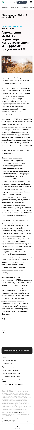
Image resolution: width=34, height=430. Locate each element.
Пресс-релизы (6, 26)
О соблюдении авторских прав (11, 373)
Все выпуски (5, 7)
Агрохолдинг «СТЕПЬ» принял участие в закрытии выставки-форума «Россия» (17, 350)
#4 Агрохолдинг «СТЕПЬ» (13, 15)
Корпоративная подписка (9, 367)
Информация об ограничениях (11, 370)
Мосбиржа (20, 419)
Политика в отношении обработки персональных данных (16, 380)
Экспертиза (24, 7)
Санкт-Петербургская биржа (14, 419)
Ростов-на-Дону (17, 26)
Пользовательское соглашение (11, 376)
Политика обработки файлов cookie (12, 384)
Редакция (5, 357)
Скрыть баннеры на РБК (9, 360)
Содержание (17, 428)
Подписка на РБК (7, 363)
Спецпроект (15, 7)
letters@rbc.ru (19, 412)
